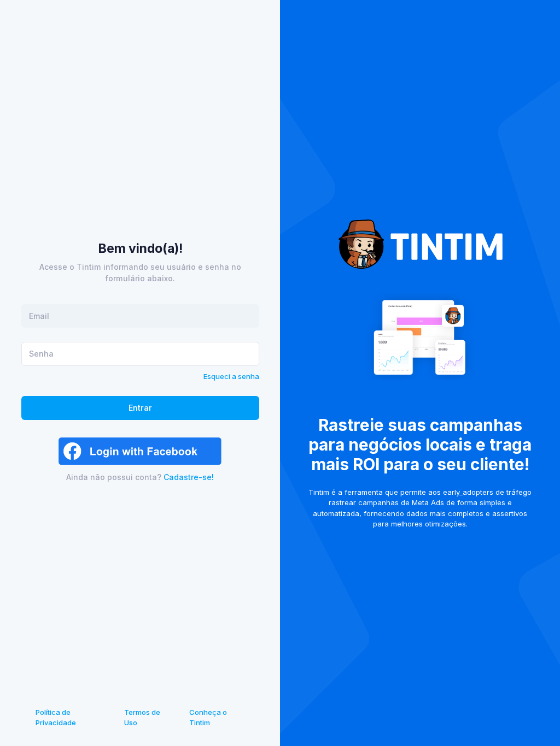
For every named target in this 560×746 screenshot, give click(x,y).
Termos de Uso (142, 717)
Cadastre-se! (189, 477)
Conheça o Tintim (208, 717)
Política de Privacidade (56, 717)
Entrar (140, 407)
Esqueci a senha (231, 376)
